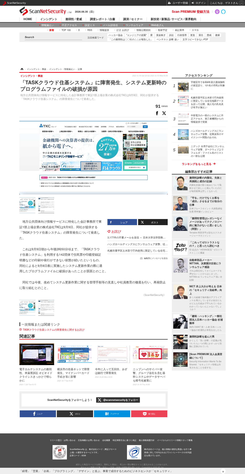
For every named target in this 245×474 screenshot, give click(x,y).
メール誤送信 (110, 25)
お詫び (116, 231)
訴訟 (171, 35)
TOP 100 (66, 30)
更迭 (192, 35)
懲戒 (209, 35)
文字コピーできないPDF (195, 39)
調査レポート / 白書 (102, 19)
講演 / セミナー (133, 19)
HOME (27, 19)
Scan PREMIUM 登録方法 (190, 11)
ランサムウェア (134, 25)
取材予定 (162, 30)
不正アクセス (69, 25)
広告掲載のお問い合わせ (89, 440)
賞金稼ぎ (161, 35)
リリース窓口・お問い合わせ (63, 440)
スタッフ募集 (187, 440)
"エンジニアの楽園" (136, 35)
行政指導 (182, 35)
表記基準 (179, 30)
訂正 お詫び (123, 30)
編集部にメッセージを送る (156, 258)
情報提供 (104, 30)
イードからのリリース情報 (169, 440)
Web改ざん (157, 25)
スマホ (195, 30)
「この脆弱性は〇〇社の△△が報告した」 (131, 39)
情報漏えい (47, 25)
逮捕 (217, 35)
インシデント (48, 19)
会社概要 (106, 440)
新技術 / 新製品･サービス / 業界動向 (174, 19)
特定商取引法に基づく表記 (124, 440)
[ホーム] (21, 68)
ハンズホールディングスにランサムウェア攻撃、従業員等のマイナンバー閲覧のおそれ (156, 244)
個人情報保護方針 (147, 440)
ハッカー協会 (116, 35)
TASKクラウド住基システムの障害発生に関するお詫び (53, 329)
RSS (89, 30)
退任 (201, 35)
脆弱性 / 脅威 (73, 19)
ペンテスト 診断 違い (168, 39)
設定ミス (90, 25)
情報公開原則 (143, 30)
